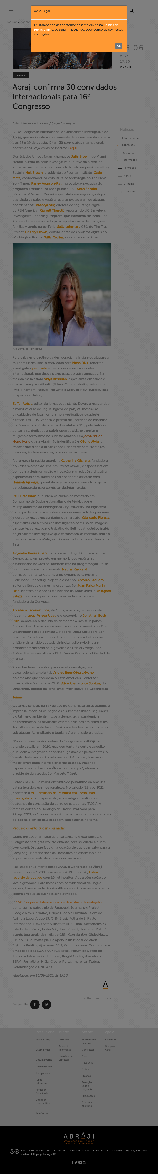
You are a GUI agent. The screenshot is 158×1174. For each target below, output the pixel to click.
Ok (119, 46)
